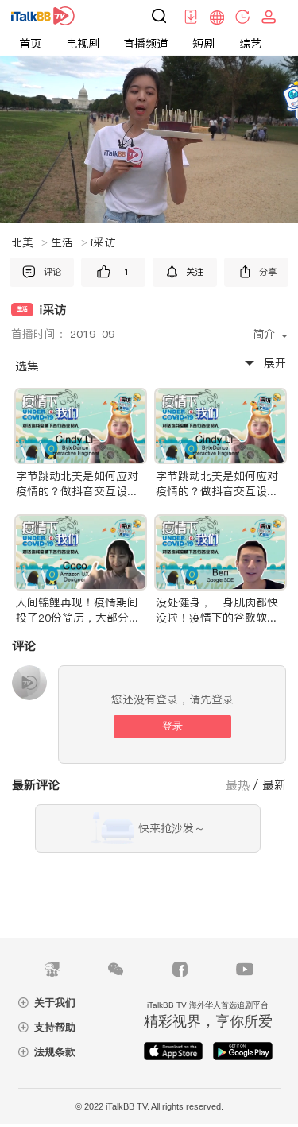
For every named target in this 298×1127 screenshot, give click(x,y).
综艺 (250, 44)
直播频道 (145, 44)
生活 (69, 242)
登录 (172, 726)
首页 (30, 44)
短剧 (203, 44)
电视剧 (82, 44)
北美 (29, 242)
